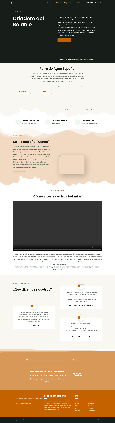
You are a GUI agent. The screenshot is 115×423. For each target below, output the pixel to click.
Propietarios (67, 3)
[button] (64, 40)
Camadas (59, 3)
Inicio (41, 3)
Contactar (78, 3)
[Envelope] (17, 59)
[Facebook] (13, 59)
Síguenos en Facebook (78, 374)
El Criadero (49, 3)
